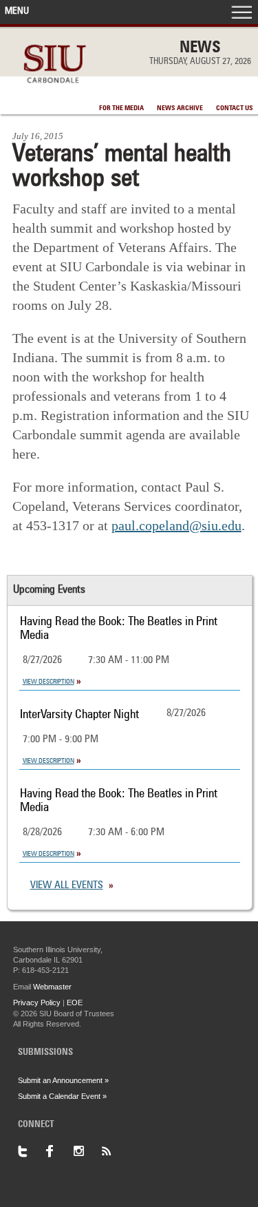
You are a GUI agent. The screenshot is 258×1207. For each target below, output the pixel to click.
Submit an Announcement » (63, 1080)
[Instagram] (86, 1151)
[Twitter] (31, 1151)
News (200, 48)
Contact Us (234, 108)
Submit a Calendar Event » (62, 1096)
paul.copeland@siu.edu (176, 525)
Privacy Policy (37, 1002)
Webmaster (52, 987)
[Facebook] (59, 1151)
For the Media (121, 108)
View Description (48, 681)
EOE (75, 1002)
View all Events (66, 886)
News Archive (180, 108)
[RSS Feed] (114, 1151)
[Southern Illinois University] (55, 90)
